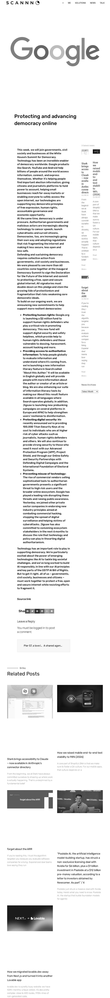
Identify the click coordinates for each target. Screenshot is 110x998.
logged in (39, 628)
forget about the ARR (84, 292)
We (69, 3)
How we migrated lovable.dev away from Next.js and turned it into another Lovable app (30, 976)
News (93, 3)
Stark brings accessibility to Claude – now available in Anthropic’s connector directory (27, 763)
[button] (27, 611)
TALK (102, 3)
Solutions (80, 3)
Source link (24, 599)
